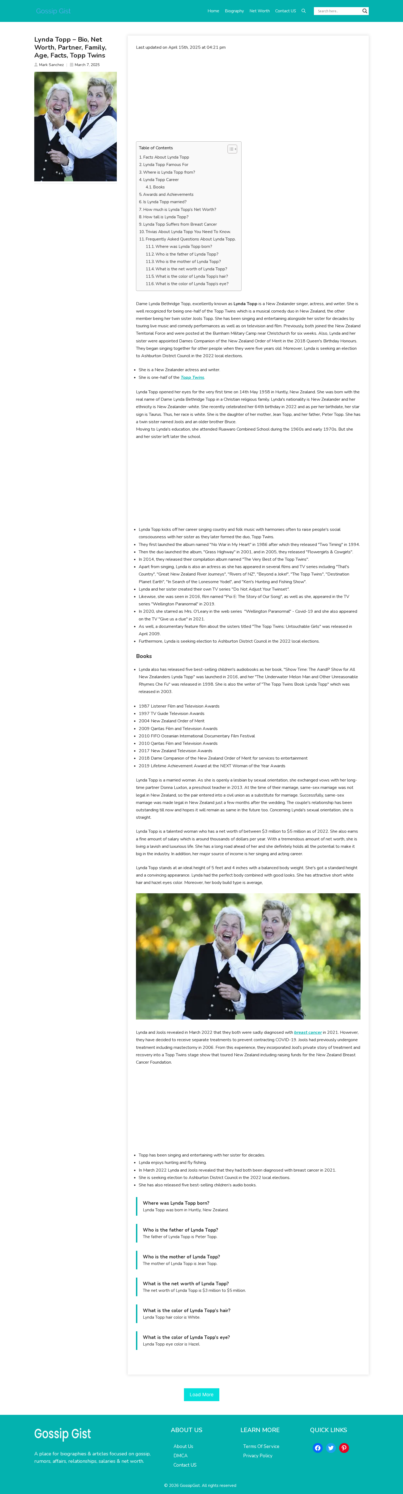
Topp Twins (192, 377)
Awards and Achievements (168, 194)
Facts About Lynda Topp (166, 157)
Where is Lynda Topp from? (169, 172)
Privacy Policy (258, 1456)
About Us (183, 1446)
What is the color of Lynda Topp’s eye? (192, 284)
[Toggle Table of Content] (229, 149)
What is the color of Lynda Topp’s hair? (191, 276)
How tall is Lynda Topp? (166, 217)
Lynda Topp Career (161, 179)
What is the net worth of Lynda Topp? (191, 269)
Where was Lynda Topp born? (183, 246)
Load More (202, 1394)
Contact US (285, 11)
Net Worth (259, 11)
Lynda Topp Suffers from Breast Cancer (180, 224)
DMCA (181, 1456)
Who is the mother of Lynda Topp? (188, 261)
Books (159, 187)
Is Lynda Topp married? (165, 202)
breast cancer (308, 1032)
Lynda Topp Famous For (165, 164)
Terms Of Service (261, 1446)
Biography (234, 11)
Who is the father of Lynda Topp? (186, 254)
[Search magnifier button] (365, 11)
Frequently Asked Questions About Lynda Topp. (191, 239)
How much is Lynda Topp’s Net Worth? (179, 209)
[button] (303, 10)
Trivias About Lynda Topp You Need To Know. (188, 231)
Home (213, 11)
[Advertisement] (248, 96)
